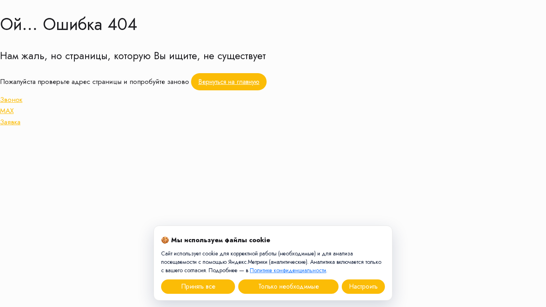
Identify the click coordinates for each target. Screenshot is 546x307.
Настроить (363, 286)
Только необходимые (288, 286)
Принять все (198, 286)
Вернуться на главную (228, 81)
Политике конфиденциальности (288, 270)
